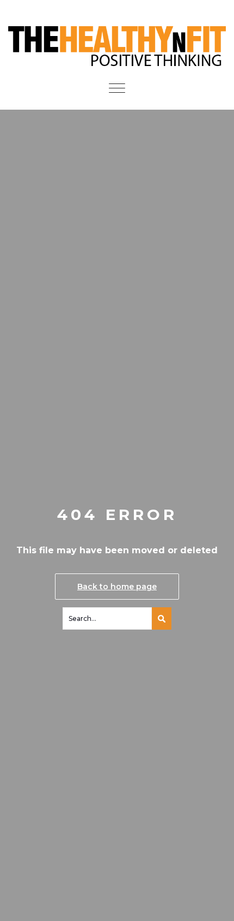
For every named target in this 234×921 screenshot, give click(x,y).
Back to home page (117, 586)
